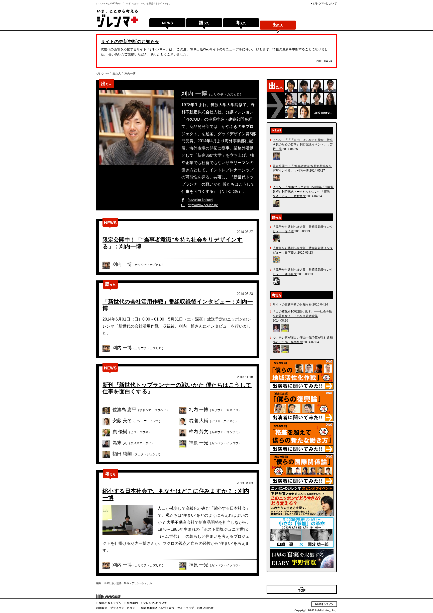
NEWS (167, 25)
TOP (333, 593)
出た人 (278, 25)
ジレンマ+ (102, 73)
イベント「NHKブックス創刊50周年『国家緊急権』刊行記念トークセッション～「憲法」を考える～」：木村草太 (303, 191)
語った (204, 25)
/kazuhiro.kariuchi (200, 200)
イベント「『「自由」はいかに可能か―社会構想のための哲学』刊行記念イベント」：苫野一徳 (303, 144)
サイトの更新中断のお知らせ (130, 41)
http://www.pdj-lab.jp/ (203, 205)
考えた (241, 25)
